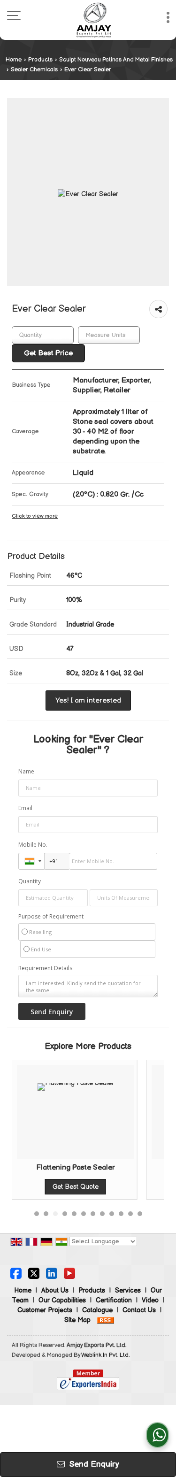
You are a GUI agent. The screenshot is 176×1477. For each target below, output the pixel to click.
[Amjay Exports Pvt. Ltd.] (94, 20)
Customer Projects (44, 1310)
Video (150, 1300)
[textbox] (109, 335)
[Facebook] (16, 1273)
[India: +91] (31, 861)
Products (40, 59)
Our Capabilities (62, 1300)
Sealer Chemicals (34, 69)
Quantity (29, 881)
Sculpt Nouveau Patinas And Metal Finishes (116, 59)
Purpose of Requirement (51, 916)
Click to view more (35, 516)
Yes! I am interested (88, 700)
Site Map (77, 1320)
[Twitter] (33, 1273)
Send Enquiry (93, 1464)
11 (130, 1213)
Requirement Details (45, 968)
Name (26, 771)
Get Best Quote (71, 1187)
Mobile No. (32, 845)
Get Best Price (48, 353)
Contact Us (139, 1310)
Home (14, 59)
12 (140, 1213)
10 (121, 1213)
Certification (114, 1300)
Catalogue (97, 1310)
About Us (55, 1290)
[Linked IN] (51, 1273)
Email (25, 808)
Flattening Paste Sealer (71, 1167)
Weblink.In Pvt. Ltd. (105, 1355)
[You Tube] (69, 1273)
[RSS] (105, 1320)
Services (128, 1290)
